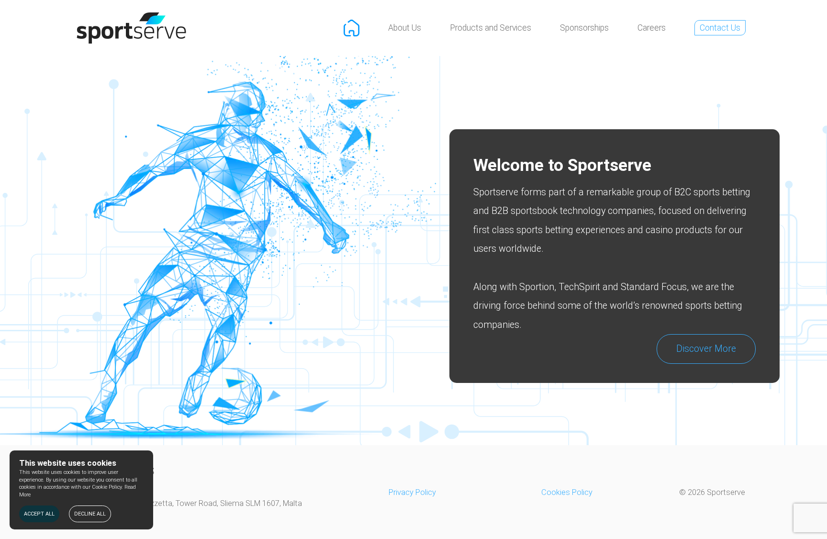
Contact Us (720, 28)
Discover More (706, 348)
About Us (404, 28)
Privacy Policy (412, 492)
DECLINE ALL (90, 514)
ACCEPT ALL (39, 514)
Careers (651, 28)
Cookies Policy (566, 492)
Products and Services (490, 28)
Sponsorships (584, 28)
